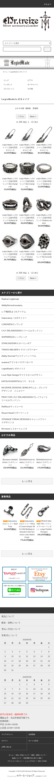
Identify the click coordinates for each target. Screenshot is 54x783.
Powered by (11, 776)
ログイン (5, 741)
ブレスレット (8, 89)
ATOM (44, 761)
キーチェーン (32, 84)
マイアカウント (7, 734)
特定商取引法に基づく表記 (33, 758)
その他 (30, 89)
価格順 (28, 108)
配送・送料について (38, 755)
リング (6, 80)
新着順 (35, 108)
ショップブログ (30, 761)
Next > (33, 116)
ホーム (5, 72)
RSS (39, 761)
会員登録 (31, 734)
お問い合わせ (6, 747)
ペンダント (7, 84)
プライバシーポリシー (15, 761)
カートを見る (33, 741)
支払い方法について (22, 755)
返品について (16, 758)
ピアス (30, 80)
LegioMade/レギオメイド (18, 72)
